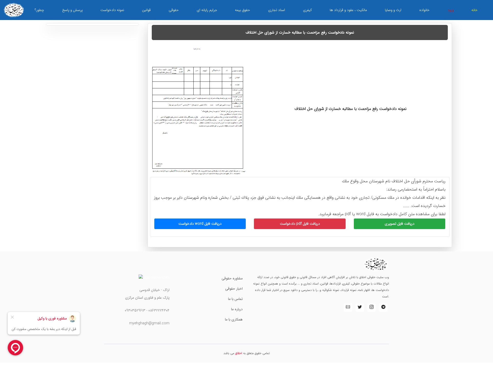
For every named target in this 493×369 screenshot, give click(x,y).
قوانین (146, 10)
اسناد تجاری (276, 10)
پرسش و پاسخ (72, 10)
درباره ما (237, 309)
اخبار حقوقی (234, 288)
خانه (474, 10)
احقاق (238, 353)
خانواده (424, 10)
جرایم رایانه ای (207, 10)
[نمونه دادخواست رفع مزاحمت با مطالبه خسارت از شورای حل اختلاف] (198, 110)
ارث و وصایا (393, 10)
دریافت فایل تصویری (399, 223)
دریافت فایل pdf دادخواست (300, 223)
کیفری (307, 10)
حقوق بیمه (242, 10)
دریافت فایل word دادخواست (200, 223)
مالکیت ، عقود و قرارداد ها (348, 10)
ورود (451, 10)
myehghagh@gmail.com (149, 323)
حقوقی (174, 10)
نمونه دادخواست (112, 10)
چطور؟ (39, 10)
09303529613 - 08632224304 (147, 310)
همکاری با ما (234, 319)
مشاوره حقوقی (232, 278)
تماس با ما (235, 299)
